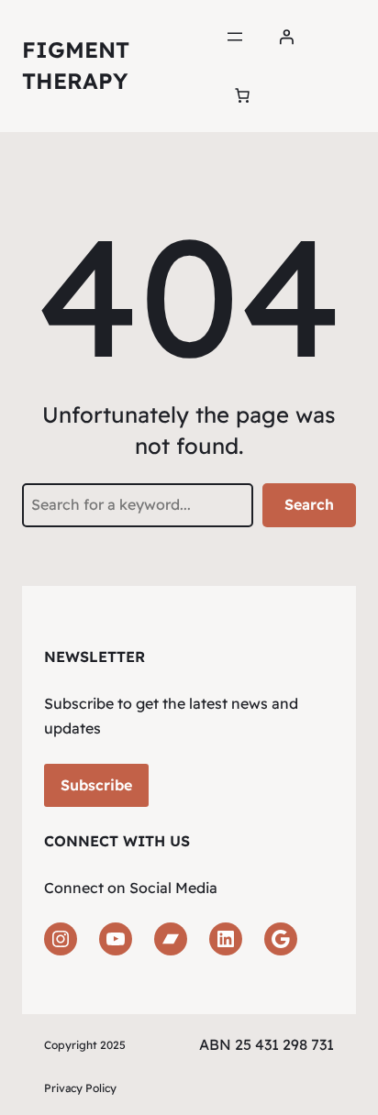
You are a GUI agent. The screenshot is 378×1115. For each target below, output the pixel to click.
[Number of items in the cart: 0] (242, 95)
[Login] (286, 36)
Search (309, 504)
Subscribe (96, 785)
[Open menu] (235, 37)
